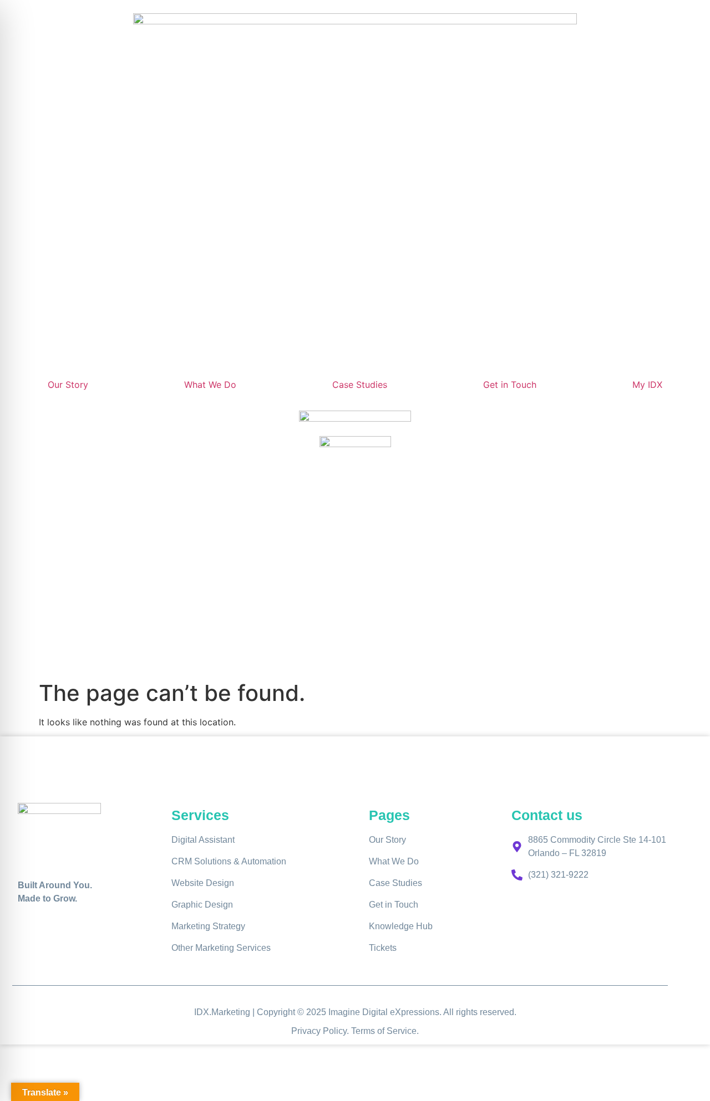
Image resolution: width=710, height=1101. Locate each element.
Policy (335, 1031)
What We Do (210, 384)
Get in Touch (509, 384)
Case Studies (359, 384)
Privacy (307, 1031)
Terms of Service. (385, 1031)
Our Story (68, 384)
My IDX (647, 384)
